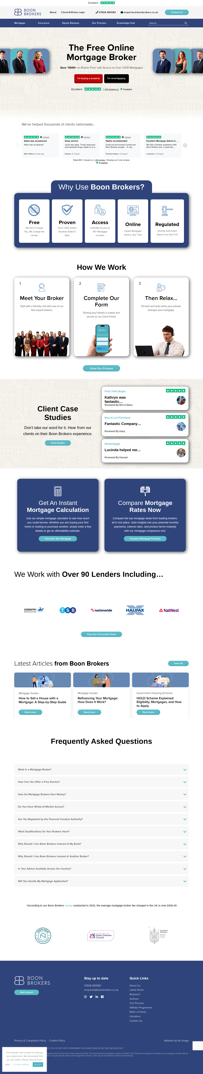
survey (69, 905)
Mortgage (19, 23)
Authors (134, 999)
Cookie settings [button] (21, 1064)
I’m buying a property (88, 78)
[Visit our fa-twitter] (91, 997)
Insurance (43, 23)
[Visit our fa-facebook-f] (102, 997)
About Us (135, 985)
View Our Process (101, 368)
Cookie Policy (57, 1040)
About (53, 12)
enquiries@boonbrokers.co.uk (140, 12)
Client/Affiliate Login (73, 12)
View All (178, 663)
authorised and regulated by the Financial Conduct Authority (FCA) (61, 1053)
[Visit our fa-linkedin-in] (97, 997)
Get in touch (26, 992)
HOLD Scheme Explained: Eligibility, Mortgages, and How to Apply (159, 677)
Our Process (99, 23)
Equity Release (70, 23)
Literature (135, 1016)
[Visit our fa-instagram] (85, 997)
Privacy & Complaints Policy (30, 1040)
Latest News (137, 990)
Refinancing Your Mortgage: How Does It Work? (100, 674)
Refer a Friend (138, 1012)
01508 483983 (107, 12)
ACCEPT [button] (37, 1064)
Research (135, 994)
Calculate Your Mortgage (58, 538)
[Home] (27, 12)
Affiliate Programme (141, 1007)
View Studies (58, 443)
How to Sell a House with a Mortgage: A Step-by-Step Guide (42, 677)
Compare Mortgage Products (145, 538)
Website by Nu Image (176, 1040)
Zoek (186, 23)
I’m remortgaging (116, 78)
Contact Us (177, 12)
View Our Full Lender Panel (101, 634)
